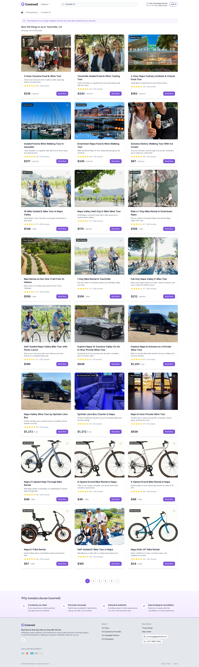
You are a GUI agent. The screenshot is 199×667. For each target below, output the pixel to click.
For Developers (108, 639)
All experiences (32, 12)
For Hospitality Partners (110, 635)
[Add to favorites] (67, 37)
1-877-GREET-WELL (160, 5)
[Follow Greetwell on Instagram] (23, 640)
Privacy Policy (166, 664)
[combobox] (100, 4)
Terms (175, 664)
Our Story (105, 628)
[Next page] (117, 581)
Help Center (146, 632)
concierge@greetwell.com (156, 637)
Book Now (62, 94)
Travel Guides (147, 628)
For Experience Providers (111, 632)
